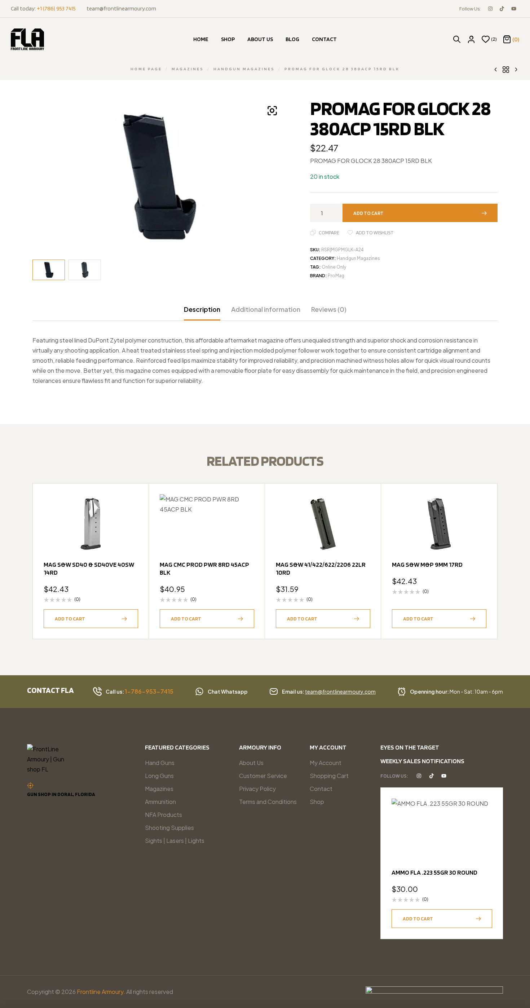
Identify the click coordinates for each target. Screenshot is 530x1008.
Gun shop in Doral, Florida (61, 794)
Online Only (334, 267)
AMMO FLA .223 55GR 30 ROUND (434, 872)
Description (202, 309)
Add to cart (368, 213)
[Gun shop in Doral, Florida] (30, 785)
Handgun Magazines (244, 68)
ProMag (336, 275)
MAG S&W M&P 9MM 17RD (427, 564)
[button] (272, 110)
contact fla (50, 690)
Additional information (265, 309)
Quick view (129, 521)
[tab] (202, 312)
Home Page (146, 68)
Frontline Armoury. (101, 991)
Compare (329, 232)
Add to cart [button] (70, 619)
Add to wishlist (375, 232)
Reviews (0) (328, 309)
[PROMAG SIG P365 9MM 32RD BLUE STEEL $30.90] (496, 69)
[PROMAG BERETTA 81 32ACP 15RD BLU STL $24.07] (516, 69)
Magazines (188, 68)
